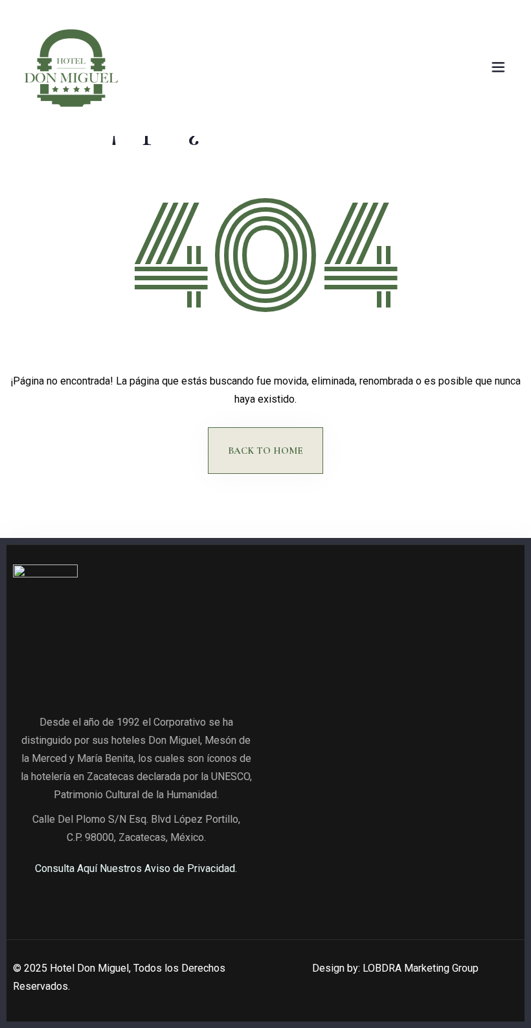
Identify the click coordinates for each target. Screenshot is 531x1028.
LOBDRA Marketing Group (421, 968)
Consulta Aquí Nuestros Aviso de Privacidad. (136, 868)
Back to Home (265, 450)
